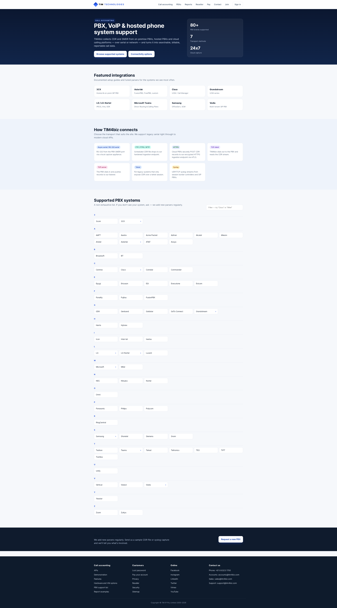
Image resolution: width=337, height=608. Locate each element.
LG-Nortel (131, 353)
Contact (217, 4)
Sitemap (136, 592)
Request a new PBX (231, 539)
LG (106, 353)
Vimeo (173, 587)
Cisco (131, 270)
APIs (96, 570)
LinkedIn (174, 579)
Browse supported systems (110, 54)
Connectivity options (141, 54)
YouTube (174, 592)
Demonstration (100, 575)
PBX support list (101, 587)
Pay (208, 4)
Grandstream (206, 311)
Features (97, 579)
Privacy (135, 579)
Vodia (156, 485)
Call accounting (165, 4)
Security (135, 587)
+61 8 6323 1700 (223, 570)
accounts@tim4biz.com (228, 575)
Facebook (175, 570)
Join (227, 4)
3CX (131, 221)
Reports (188, 4)
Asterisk (131, 242)
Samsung (106, 436)
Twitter (174, 583)
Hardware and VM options (105, 583)
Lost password (139, 570)
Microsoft (106, 367)
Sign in (238, 4)
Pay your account (140, 575)
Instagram (175, 575)
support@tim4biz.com (227, 583)
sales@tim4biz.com (223, 579)
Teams (131, 450)
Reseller (199, 4)
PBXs (178, 4)
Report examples (101, 592)
